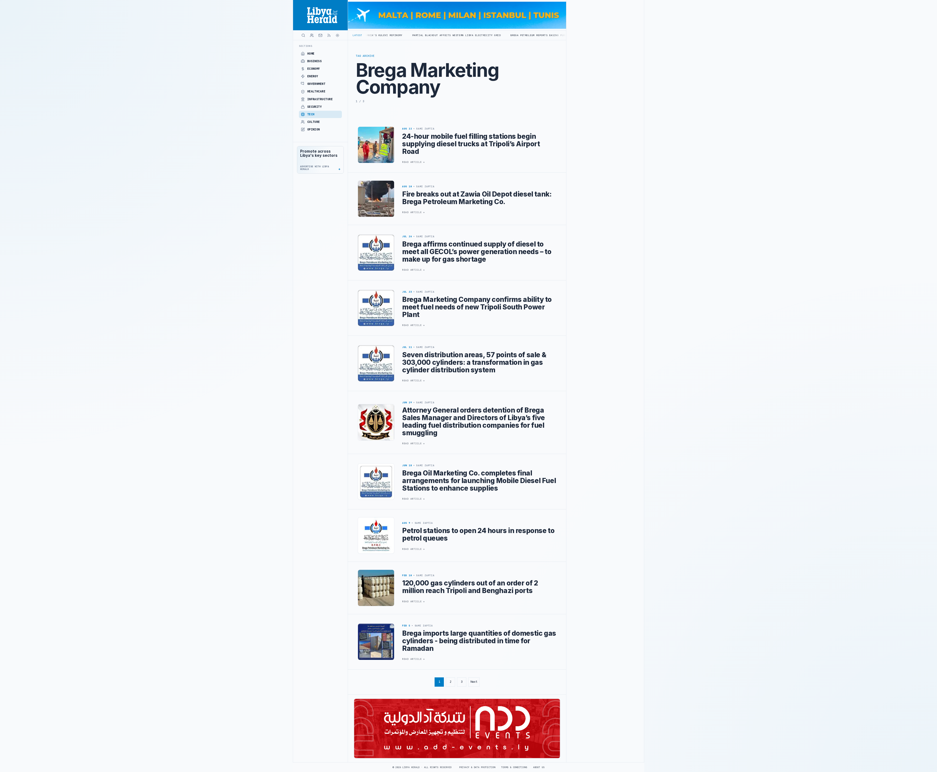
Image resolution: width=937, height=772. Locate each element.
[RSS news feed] (329, 35)
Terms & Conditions (514, 767)
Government (316, 84)
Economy (313, 68)
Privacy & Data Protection (477, 767)
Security (314, 107)
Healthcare (316, 91)
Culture (313, 122)
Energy (312, 76)
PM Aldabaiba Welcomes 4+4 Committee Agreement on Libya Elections (560, 35)
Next (473, 681)
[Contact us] (320, 35)
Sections (305, 46)
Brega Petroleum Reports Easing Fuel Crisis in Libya (458, 35)
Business (314, 61)
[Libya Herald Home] (320, 15)
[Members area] (311, 35)
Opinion (313, 129)
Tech (311, 114)
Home (311, 53)
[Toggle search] (303, 35)
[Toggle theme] (337, 35)
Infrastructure (320, 99)
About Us (539, 767)
